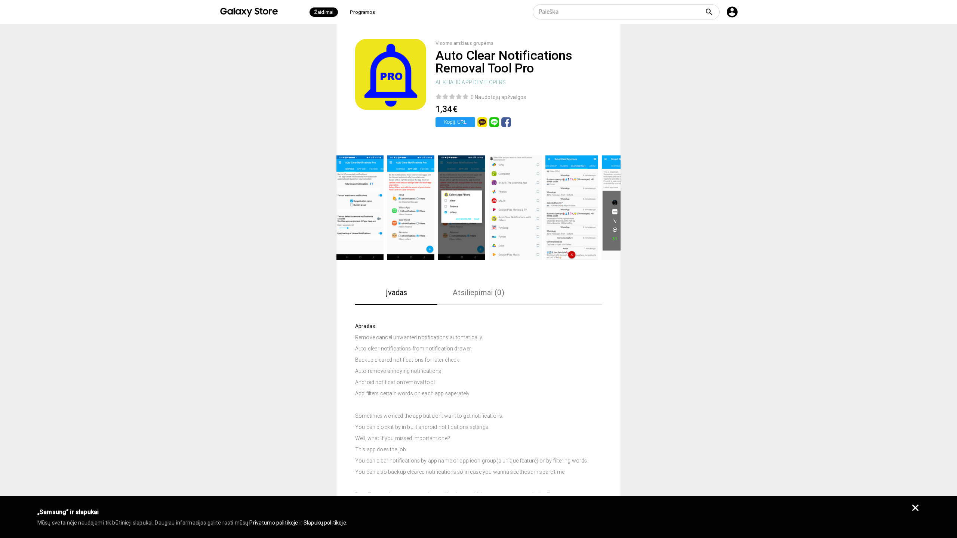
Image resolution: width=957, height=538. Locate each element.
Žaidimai (323, 12)
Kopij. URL (455, 122)
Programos (362, 12)
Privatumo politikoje (273, 522)
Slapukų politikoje (325, 522)
